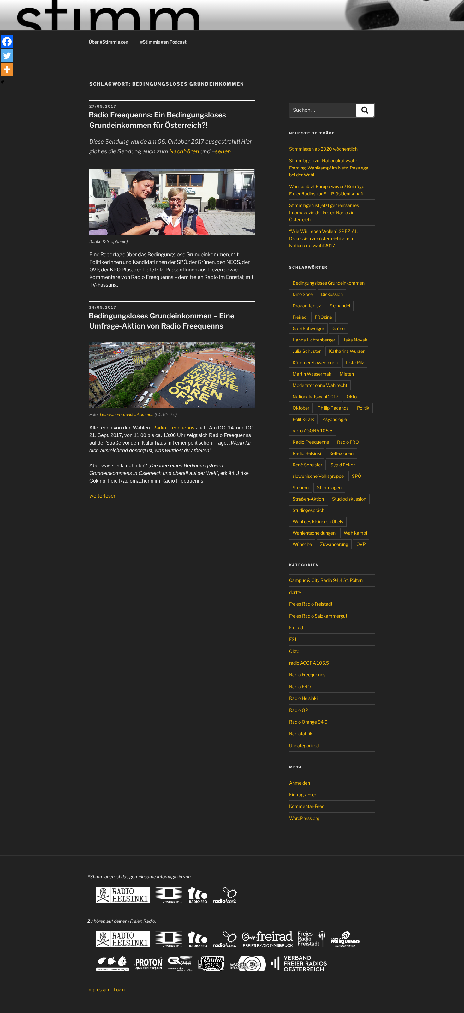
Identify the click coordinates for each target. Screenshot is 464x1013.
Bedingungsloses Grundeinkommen (329, 283)
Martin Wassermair (312, 373)
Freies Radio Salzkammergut (318, 616)
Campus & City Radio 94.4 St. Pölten (326, 580)
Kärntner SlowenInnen (315, 362)
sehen (223, 151)
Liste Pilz (355, 362)
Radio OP (298, 710)
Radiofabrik (300, 733)
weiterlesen (102, 496)
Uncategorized (304, 745)
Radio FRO (348, 442)
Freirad (299, 317)
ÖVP (361, 544)
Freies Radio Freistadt (310, 604)
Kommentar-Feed (306, 806)
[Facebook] (7, 41)
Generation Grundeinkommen (126, 414)
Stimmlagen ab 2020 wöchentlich (323, 148)
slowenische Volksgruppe (318, 476)
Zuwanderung (334, 544)
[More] (7, 69)
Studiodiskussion (349, 498)
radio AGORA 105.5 (312, 430)
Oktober (301, 408)
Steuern (301, 487)
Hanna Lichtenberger (314, 339)
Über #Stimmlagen (108, 41)
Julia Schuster (307, 351)
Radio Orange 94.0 (308, 722)
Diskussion (332, 294)
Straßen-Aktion (308, 498)
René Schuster (307, 464)
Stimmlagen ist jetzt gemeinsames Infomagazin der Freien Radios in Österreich (324, 212)
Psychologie (334, 419)
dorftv (295, 592)
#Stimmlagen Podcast (163, 41)
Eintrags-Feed (303, 794)
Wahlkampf (355, 533)
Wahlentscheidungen (314, 533)
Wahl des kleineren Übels (318, 521)
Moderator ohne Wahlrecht (320, 385)
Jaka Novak (355, 339)
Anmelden (299, 782)
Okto (352, 396)
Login (119, 989)
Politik (363, 408)
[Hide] (2, 82)
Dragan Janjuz (307, 305)
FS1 (293, 639)
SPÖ (356, 476)
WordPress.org (304, 818)
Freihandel (339, 305)
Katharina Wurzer (347, 351)
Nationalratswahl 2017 (315, 396)
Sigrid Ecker (342, 464)
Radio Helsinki (307, 453)
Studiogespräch (308, 510)
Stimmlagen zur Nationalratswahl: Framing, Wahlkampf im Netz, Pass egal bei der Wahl (329, 167)
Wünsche (302, 544)
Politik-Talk (303, 419)
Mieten (347, 373)
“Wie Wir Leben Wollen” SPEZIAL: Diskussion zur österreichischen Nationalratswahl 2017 (323, 238)
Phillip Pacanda (333, 408)
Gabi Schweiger (308, 328)
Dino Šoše (303, 294)
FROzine (323, 317)
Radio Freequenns (173, 427)
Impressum (98, 989)
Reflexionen (341, 453)
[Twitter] (7, 55)
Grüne (338, 328)
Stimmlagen (329, 487)
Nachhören (184, 151)
